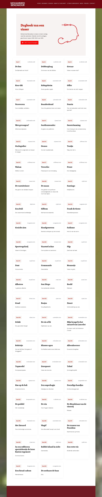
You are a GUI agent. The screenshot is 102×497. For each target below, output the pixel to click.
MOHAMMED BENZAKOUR (18, 4)
